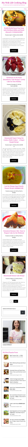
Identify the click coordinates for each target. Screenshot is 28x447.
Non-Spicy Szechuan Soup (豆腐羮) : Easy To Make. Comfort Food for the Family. (17, 421)
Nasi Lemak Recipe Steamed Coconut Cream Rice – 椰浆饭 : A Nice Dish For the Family (18, 396)
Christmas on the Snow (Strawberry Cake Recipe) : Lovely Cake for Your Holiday (14, 79)
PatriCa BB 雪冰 (14, 86)
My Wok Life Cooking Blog (14, 3)
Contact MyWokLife (7, 344)
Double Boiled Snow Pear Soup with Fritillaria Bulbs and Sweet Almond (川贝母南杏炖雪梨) (14, 30)
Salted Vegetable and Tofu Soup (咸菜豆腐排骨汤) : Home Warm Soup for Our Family (18, 412)
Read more (14, 50)
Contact (4, 439)
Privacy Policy (5, 436)
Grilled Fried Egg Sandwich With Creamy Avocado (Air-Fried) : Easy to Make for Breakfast (18, 380)
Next (16, 301)
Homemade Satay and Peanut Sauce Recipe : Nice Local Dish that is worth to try (18, 372)
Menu (25, 8)
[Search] (23, 312)
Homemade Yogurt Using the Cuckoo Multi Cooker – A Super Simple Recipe (14, 140)
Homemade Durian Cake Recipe (14, 276)
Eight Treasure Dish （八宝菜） (16, 355)
